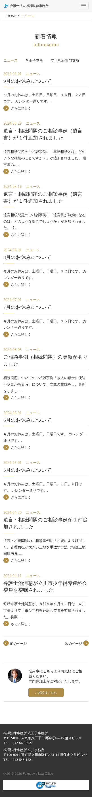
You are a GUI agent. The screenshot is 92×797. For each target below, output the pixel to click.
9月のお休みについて (27, 81)
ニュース (10, 60)
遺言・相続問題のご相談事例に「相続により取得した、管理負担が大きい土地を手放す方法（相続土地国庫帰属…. (44, 547)
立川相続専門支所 (65, 60)
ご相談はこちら (46, 692)
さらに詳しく (21, 108)
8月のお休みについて (27, 257)
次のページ (73, 643)
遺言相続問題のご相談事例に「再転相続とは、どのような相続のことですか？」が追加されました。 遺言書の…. (44, 158)
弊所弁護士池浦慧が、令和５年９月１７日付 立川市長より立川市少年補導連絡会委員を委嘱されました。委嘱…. (44, 610)
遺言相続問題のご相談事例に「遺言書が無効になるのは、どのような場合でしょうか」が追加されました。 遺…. (44, 221)
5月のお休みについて (27, 470)
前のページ (18, 643)
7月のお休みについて (27, 307)
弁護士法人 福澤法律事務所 (29, 5)
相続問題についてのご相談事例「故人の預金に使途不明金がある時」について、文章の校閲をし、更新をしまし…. (44, 384)
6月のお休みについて (27, 420)
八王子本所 (34, 60)
